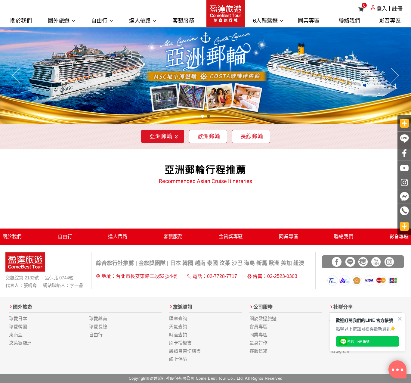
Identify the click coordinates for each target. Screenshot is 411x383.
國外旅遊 (59, 20)
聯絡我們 (349, 20)
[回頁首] (404, 123)
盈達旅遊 (225, 13)
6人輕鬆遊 (266, 20)
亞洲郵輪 (161, 136)
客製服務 (183, 20)
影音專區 (390, 20)
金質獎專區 (231, 236)
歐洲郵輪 (208, 136)
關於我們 (21, 20)
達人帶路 (140, 20)
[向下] (404, 226)
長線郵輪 (251, 136)
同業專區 (309, 20)
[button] (16, 75)
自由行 (100, 20)
